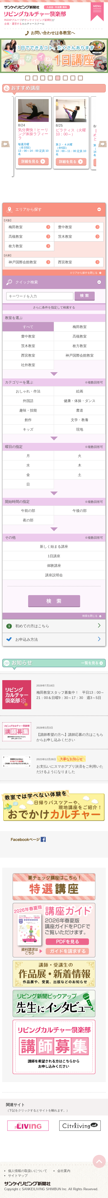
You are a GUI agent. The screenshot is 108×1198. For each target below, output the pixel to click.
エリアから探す (28, 209)
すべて (28, 327)
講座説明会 (54, 575)
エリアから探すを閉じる (83, 272)
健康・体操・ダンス (79, 401)
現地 (79, 429)
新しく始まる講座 (54, 546)
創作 (28, 420)
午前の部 (28, 511)
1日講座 (54, 556)
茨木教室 (65, 236)
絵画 (79, 391)
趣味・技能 (28, 410)
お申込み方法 (26, 639)
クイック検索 (26, 282)
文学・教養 (79, 420)
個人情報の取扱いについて (27, 1171)
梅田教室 (16, 227)
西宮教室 (65, 262)
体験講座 (54, 566)
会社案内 (63, 1171)
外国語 (28, 401)
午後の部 (80, 511)
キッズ (28, 429)
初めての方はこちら (32, 626)
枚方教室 (16, 246)
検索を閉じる (89, 615)
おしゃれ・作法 (28, 391)
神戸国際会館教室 (23, 262)
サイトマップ (18, 1175)
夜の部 (28, 520)
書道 (79, 410)
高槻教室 (16, 236)
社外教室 (28, 365)
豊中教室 (65, 227)
